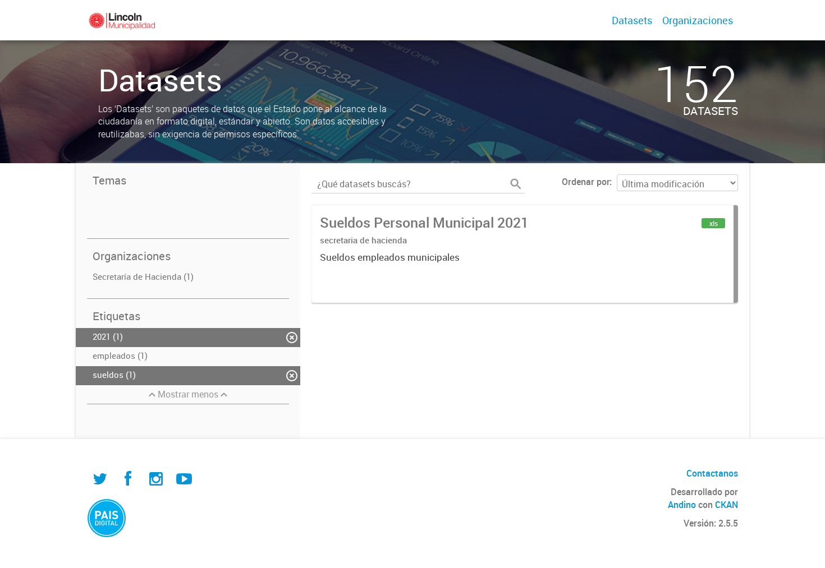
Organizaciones (697, 20)
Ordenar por (585, 181)
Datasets (632, 20)
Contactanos (712, 473)
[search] (516, 183)
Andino (682, 504)
